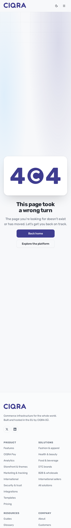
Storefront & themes (15, 466)
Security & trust (13, 485)
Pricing (8, 504)
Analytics (9, 460)
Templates (10, 497)
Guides (8, 518)
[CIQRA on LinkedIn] (15, 429)
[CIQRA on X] (7, 429)
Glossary (9, 525)
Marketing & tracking (15, 473)
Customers (44, 525)
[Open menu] (64, 6)
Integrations (11, 491)
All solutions (45, 485)
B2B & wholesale (48, 473)
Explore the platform (35, 243)
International (11, 479)
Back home (35, 233)
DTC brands (45, 466)
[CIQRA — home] (15, 6)
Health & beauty (47, 454)
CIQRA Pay (10, 454)
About (41, 518)
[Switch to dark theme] (56, 6)
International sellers (49, 479)
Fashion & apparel (48, 448)
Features (9, 448)
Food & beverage (48, 460)
